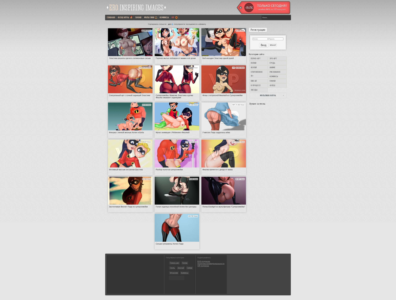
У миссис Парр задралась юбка (216, 132)
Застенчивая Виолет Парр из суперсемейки (128, 207)
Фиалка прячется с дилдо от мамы (217, 170)
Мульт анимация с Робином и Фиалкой (172, 132)
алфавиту (202, 24)
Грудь (272, 63)
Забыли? (272, 45)
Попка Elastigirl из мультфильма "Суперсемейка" (223, 207)
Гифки (138, 17)
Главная (111, 17)
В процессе (256, 85)
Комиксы (164, 17)
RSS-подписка (203, 261)
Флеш (272, 85)
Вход (264, 45)
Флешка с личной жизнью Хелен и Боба (126, 132)
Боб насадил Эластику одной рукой (218, 58)
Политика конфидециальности (210, 264)
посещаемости (192, 24)
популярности (179, 24)
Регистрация (258, 30)
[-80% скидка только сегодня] (263, 13)
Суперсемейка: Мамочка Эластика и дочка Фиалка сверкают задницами (174, 96)
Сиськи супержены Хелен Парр (169, 244)
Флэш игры (123, 17)
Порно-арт (255, 58)
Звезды (254, 90)
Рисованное (275, 72)
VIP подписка (203, 266)
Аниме (272, 67)
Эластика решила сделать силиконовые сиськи (130, 58)
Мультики (149, 17)
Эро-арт (273, 58)
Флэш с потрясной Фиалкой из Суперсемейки (222, 95)
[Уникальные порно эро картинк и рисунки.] (136, 12)
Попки (253, 63)
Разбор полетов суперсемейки (169, 170)
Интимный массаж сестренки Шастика (126, 170)
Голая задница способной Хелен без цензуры (176, 207)
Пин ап (254, 81)
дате (170, 24)
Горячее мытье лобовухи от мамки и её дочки (176, 58)
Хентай (254, 67)
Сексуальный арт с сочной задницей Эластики (129, 95)
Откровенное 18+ (257, 74)
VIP (172, 17)
